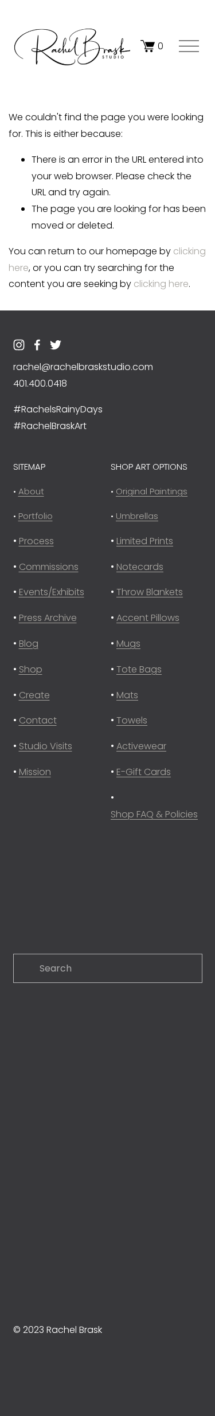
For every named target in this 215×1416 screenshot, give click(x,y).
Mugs (128, 643)
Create (34, 695)
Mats (127, 695)
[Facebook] (37, 345)
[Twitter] (55, 345)
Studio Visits (45, 746)
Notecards (139, 566)
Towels (131, 720)
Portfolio (35, 516)
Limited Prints (144, 541)
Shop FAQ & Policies (154, 814)
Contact (38, 720)
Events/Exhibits (51, 592)
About (31, 491)
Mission (35, 771)
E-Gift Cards (143, 771)
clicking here (161, 283)
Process (36, 541)
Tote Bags (139, 669)
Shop (30, 669)
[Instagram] (19, 345)
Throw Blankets (149, 592)
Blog (28, 643)
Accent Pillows (147, 617)
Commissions (49, 566)
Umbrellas (137, 516)
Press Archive (48, 617)
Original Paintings (151, 491)
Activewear (141, 746)
